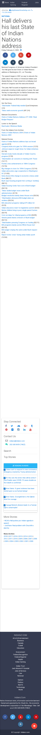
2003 (16, 541)
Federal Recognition (20, 654)
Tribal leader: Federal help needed (14, 106)
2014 (25, 536)
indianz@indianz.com (17, 441)
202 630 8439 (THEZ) (17, 444)
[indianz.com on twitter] (12, 426)
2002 (21, 541)
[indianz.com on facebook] (6, 426)
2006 (35, 539)
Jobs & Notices (20, 671)
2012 (5, 539)
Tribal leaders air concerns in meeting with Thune (19, 159)
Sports (20, 685)
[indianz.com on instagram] (19, 429)
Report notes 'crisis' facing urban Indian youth (18, 235)
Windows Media (16, 126)
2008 (25, 539)
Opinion (20, 680)
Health (20, 659)
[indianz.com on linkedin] (25, 429)
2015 (20, 536)
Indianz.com (25, 732)
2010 (15, 539)
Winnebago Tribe (30, 705)
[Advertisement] (20, 326)
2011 (10, 539)
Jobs (37, 2)
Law (20, 673)
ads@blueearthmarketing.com (20, 10)
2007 (30, 539)
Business (20, 641)
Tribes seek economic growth (12, 110)
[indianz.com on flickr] (12, 429)
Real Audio (5, 126)
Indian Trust (20, 666)
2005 (6, 541)
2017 (10, 536)
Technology (20, 687)
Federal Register (25, 3)
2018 (5, 536)
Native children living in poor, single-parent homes (19, 210)
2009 (20, 539)
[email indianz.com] (6, 440)
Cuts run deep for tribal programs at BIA (16, 215)
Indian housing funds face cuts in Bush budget (18, 186)
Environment (20, 652)
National (6, 16)
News (7, 2)
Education (20, 648)
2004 (11, 541)
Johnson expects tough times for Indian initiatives (20, 149)
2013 (30, 536)
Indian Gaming (13, 3)
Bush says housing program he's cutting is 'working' (20, 181)
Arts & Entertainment (20, 638)
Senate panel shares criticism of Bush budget (18, 218)
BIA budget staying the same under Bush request (19, 230)
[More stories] (21, 50)
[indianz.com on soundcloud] (19, 426)
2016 (15, 536)
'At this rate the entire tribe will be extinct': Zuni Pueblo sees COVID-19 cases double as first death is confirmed (20, 480)
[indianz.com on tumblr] (31, 426)
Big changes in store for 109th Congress (17, 169)
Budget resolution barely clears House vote (17, 195)
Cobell (20, 645)
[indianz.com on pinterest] (6, 429)
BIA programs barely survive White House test (18, 225)
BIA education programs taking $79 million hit (18, 203)
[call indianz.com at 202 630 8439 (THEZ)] (6, 444)
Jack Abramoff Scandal (20, 668)
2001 (26, 541)
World (20, 690)
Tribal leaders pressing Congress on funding (17, 222)
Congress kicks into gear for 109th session (17, 146)
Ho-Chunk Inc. (23, 703)
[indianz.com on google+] (26, 426)
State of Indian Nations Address (13, 117)
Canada (20, 643)
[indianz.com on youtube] (30, 429)
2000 (31, 541)
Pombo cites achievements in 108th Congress (18, 164)
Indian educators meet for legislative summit (18, 208)
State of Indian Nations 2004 (12, 133)
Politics (20, 682)
